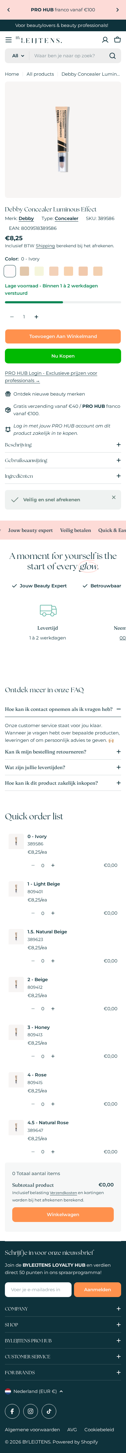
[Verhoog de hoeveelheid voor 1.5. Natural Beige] (52, 961)
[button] (8, 9)
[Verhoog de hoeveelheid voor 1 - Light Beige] (52, 913)
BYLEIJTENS (36, 1442)
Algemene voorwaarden (32, 1429)
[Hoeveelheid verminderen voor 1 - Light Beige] (33, 913)
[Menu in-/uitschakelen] (8, 40)
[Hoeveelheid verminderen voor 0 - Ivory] (33, 865)
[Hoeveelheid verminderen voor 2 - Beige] (33, 1009)
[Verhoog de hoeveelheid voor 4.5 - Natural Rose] (52, 1152)
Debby (26, 218)
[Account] (105, 40)
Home (12, 74)
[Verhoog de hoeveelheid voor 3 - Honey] (52, 1056)
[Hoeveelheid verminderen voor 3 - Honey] (33, 1056)
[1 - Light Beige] (24, 271)
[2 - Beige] (54, 271)
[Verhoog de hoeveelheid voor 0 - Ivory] (52, 865)
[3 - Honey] (68, 271)
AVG (72, 1429)
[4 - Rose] (83, 271)
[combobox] (63, 55)
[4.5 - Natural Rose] (98, 271)
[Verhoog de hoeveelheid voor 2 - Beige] (52, 1009)
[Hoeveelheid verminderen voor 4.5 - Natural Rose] (33, 1152)
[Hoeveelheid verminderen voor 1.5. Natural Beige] (33, 961)
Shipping (45, 245)
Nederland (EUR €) (35, 1391)
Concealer (66, 218)
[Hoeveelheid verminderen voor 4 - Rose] (33, 1104)
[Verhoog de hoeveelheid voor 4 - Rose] (52, 1104)
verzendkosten (63, 1192)
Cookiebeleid (99, 1429)
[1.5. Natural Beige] (39, 271)
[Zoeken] (112, 55)
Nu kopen (63, 356)
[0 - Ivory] (10, 271)
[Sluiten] (114, 497)
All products (40, 74)
